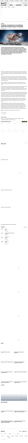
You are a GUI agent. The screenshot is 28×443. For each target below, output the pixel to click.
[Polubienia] (1, 7)
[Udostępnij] (1, 15)
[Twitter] (21, 431)
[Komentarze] (1, 9)
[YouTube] (24, 431)
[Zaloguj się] (23, 3)
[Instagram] (26, 431)
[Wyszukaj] (19, 3)
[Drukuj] (1, 11)
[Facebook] (20, 431)
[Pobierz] (1, 13)
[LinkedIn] (23, 431)
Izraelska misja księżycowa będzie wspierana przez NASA (12, 110)
